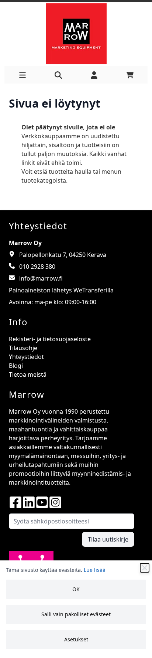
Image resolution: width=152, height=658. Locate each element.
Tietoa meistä (27, 374)
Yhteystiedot (26, 357)
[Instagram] (55, 502)
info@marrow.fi (41, 278)
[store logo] (76, 33)
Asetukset (76, 639)
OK (76, 589)
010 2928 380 (37, 266)
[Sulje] (144, 567)
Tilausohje (23, 348)
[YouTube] (42, 502)
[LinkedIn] (28, 502)
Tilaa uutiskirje (108, 539)
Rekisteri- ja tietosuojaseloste (50, 339)
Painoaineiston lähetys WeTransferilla (61, 290)
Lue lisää (95, 569)
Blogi (16, 366)
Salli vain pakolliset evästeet (76, 614)
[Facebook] (15, 502)
